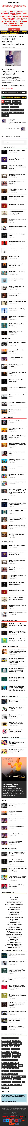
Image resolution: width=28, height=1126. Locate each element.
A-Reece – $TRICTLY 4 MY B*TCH (17, 482)
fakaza (21, 109)
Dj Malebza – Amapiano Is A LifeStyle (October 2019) (16, 708)
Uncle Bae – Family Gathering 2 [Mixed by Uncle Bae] (17, 1019)
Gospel (20, 1065)
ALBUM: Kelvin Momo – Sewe (16, 279)
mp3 (13, 112)
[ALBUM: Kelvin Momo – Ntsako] (4, 252)
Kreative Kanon (14, 1115)
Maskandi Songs (16, 1082)
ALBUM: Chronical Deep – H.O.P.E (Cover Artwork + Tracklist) (17, 503)
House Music (6, 112)
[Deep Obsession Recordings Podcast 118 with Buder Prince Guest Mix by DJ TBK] (4, 988)
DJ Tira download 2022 (14, 922)
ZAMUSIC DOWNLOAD (7, 36)
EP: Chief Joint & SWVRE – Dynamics (15, 410)
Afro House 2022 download (14, 942)
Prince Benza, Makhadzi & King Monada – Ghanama (17, 460)
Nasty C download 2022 (14, 909)
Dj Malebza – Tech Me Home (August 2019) (16, 715)
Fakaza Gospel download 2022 (14, 936)
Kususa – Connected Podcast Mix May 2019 (17, 978)
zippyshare (5, 1087)
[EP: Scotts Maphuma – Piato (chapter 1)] (4, 184)
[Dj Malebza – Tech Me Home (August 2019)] (4, 717)
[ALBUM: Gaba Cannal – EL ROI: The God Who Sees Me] (4, 199)
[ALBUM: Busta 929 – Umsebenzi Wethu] (4, 319)
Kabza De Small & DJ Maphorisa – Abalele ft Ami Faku (17, 436)
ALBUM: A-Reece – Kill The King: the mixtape (17, 272)
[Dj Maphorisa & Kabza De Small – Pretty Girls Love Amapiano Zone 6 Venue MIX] (4, 446)
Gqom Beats (5, 1071)
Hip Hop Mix (5, 1073)
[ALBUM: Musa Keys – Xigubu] (4, 207)
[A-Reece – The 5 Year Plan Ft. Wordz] (4, 477)
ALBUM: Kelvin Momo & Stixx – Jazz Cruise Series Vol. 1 (17, 264)
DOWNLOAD (4, 38)
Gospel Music (5, 1068)
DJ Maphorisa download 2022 (14, 929)
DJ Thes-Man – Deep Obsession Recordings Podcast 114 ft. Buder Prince (18, 995)
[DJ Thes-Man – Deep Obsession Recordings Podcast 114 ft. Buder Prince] (4, 997)
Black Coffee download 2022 (14, 924)
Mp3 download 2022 (14, 914)
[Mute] (20, 92)
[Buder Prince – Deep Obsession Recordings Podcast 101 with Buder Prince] (4, 1005)
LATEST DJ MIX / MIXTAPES (9, 849)
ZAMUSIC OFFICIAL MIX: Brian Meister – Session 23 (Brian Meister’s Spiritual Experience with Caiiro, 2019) (17, 660)
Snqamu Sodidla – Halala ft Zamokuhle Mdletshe (16, 842)
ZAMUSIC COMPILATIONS (9, 620)
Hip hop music (13, 1073)
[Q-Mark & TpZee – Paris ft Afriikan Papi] (4, 431)
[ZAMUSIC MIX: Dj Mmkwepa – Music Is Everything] (4, 752)
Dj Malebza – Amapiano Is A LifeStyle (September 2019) (16, 723)
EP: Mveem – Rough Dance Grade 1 (17, 403)
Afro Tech (4, 1046)
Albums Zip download (14, 947)
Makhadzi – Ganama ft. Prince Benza (17, 452)
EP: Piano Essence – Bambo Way (17, 387)
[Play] (3, 92)
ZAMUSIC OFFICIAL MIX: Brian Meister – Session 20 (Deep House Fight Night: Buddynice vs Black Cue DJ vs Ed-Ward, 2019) (17, 688)
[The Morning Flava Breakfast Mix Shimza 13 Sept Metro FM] (4, 964)
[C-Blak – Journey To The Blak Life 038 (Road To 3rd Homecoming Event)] (4, 879)
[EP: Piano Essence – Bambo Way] (4, 390)
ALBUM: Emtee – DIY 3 (14, 256)
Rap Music (8, 1084)
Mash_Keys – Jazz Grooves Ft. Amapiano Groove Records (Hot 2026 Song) (17, 167)
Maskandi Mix (17, 1079)
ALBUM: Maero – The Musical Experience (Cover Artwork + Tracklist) (16, 534)
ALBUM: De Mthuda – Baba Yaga (17, 309)
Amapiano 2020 (16, 101)
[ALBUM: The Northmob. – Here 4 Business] (4, 345)
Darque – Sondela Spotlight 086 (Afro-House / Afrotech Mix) (17, 853)
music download (14, 919)
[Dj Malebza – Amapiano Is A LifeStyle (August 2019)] (4, 732)
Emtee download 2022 (14, 921)
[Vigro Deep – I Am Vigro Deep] (4, 423)
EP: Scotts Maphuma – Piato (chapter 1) (16, 182)
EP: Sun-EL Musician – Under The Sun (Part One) (17, 189)
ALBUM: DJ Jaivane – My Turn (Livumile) (16, 324)
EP (10, 1065)
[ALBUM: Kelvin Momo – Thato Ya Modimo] (4, 222)
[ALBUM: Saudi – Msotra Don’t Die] (4, 304)
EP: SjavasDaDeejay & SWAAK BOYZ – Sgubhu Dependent (16, 212)
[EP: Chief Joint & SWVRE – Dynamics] (4, 412)
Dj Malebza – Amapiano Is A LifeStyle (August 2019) (16, 730)
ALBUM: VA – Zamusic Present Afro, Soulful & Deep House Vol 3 (17, 624)
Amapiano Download (14, 906)
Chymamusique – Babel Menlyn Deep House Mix (17, 885)
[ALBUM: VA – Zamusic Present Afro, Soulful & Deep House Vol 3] (4, 626)
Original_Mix (19, 112)
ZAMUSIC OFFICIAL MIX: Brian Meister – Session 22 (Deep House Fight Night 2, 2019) (16, 670)
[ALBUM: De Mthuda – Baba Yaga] (4, 312)
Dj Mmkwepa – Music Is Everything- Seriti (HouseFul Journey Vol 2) (16, 742)
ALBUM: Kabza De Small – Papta (17, 150)
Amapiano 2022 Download (14, 902)
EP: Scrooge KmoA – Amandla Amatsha (16, 395)
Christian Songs (6, 1057)
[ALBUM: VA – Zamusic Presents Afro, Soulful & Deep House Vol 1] (4, 641)
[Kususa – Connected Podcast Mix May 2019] (4, 980)
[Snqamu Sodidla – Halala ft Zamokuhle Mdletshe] (4, 844)
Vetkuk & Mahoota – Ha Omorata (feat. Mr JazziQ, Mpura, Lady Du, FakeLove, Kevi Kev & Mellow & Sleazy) (18, 491)
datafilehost (14, 107)
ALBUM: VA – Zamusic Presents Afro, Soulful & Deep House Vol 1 (17, 639)
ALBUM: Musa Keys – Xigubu (16, 204)
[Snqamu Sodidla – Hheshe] (4, 836)
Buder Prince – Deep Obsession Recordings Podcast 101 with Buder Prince (17, 1004)
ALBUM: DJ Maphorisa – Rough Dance (17, 234)
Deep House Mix (14, 1060)
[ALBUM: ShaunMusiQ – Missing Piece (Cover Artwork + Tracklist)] (4, 528)
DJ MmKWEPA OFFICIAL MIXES (10, 737)
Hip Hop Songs (5, 1076)
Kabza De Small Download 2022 (14, 901)
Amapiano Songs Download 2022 (14, 904)
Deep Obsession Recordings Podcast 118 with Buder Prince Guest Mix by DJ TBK (17, 987)
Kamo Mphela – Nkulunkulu (16, 467)
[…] (14, 795)
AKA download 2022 (14, 912)
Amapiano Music (16, 104)
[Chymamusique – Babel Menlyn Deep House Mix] (4, 887)
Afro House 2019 (6, 1040)
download (14, 109)
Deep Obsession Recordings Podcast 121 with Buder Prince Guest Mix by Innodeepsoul (17, 970)
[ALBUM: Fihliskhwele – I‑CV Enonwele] (4, 367)
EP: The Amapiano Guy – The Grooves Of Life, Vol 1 (16, 158)
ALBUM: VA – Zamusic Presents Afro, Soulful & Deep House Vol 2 (17, 632)
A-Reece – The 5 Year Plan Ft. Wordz (16, 475)
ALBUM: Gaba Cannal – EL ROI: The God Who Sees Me (16, 197)
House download (14, 939)
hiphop (20, 1071)
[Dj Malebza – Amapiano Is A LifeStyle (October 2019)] (4, 710)
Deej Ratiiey (5, 109)
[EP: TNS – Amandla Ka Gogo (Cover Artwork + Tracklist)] (4, 513)
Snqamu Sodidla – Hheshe (15, 834)
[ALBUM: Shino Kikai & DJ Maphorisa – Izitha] (4, 297)
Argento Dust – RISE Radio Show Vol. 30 (17, 1012)
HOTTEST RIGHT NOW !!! (8, 147)
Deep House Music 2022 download (14, 945)
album (11, 1046)
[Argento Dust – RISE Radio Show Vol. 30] (4, 1014)
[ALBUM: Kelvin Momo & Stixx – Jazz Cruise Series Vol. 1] (4, 267)
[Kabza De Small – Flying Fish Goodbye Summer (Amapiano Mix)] (4, 862)
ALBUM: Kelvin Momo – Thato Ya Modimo (17, 219)
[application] (14, 92)
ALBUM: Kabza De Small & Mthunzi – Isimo (15, 332)
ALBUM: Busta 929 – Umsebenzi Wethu (17, 317)
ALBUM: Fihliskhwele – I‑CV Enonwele (16, 365)
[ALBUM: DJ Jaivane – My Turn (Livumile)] (4, 326)
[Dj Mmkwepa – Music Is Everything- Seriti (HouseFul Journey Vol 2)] (4, 744)
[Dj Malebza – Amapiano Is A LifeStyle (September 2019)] (4, 725)
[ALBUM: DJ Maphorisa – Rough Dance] (4, 237)
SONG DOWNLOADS (19, 36)
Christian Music (16, 1054)
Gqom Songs (13, 1071)
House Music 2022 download (14, 944)
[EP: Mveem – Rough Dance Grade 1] (4, 405)
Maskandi (22, 1076)
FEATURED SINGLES (7, 417)
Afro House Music (16, 1043)
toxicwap (5, 115)
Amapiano (7, 101)
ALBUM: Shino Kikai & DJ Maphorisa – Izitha (15, 294)
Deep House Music (6, 1062)
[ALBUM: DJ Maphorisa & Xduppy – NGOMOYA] (4, 244)
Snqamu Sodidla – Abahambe (16, 826)
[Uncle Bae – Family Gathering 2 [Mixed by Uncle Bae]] (4, 1022)
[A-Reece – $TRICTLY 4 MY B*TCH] (4, 485)
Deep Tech (15, 1062)
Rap (3, 1084)
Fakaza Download (14, 926)
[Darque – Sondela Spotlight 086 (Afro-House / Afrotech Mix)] (4, 855)
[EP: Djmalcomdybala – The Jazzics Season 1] (4, 382)
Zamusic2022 (14, 899)
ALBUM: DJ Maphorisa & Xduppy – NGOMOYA (17, 242)
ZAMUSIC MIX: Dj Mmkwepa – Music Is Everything (16, 750)
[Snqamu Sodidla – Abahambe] (4, 829)
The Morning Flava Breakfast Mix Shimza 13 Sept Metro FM (17, 962)
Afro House (15, 1038)
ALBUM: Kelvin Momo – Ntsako (17, 249)
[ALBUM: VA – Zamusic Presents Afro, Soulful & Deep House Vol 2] (4, 634)
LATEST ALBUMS (6, 339)
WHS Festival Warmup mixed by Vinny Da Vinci (17, 954)
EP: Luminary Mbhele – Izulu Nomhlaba (16, 350)
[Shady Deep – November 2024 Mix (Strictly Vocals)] (4, 871)
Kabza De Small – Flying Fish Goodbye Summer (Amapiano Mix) (16, 861)
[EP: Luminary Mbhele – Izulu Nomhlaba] (4, 353)
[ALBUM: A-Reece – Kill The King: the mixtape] (4, 274)
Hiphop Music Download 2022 (14, 931)
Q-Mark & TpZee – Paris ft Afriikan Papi (16, 429)
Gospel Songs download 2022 (14, 934)
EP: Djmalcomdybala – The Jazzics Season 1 (16, 380)
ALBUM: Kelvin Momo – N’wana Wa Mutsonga (17, 175)
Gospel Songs (14, 1068)
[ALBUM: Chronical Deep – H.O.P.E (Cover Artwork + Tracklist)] (4, 506)
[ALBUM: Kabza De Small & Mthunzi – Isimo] (4, 334)
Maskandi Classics (6, 1079)
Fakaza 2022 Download (14, 927)
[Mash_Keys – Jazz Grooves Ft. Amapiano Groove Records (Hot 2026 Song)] (4, 168)
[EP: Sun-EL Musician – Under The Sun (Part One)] (4, 192)
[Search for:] (14, 142)
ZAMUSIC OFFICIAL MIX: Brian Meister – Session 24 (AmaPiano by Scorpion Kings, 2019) (17, 651)
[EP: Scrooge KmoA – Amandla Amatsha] (4, 397)
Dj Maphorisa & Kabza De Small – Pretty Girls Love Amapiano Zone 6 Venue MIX (17, 445)
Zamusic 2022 (14, 897)
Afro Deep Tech (6, 1038)
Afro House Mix (6, 1043)
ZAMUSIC (13, 47)
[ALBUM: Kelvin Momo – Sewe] (4, 282)
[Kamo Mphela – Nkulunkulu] (4, 470)
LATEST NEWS (5, 499)
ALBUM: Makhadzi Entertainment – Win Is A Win (17, 227)
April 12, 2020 (6, 47)
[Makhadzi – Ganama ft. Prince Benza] (4, 455)
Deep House (5, 1060)
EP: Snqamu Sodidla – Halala (16, 357)
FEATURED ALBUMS (7, 542)
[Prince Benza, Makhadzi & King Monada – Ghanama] (4, 462)
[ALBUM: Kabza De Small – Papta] (4, 153)
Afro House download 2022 (14, 932)
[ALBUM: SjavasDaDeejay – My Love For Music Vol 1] (4, 289)
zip (21, 1084)
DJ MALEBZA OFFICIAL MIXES (9, 696)
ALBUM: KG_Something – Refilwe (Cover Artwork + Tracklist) (17, 518)
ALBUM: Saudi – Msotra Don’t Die (17, 301)
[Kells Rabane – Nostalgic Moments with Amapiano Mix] (4, 1029)
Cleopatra (5, 107)
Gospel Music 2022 (14, 937)
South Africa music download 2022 (14, 917)
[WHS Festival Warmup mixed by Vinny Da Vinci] (4, 957)
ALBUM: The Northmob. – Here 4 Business (17, 343)
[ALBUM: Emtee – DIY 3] (4, 259)
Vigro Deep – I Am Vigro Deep (16, 421)
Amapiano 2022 (6, 1049)
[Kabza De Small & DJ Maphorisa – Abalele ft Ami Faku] (4, 438)
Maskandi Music (6, 1082)
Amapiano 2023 (15, 1049)
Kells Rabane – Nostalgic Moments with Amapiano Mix (16, 1027)
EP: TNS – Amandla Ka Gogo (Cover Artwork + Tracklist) (16, 511)
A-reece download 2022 (14, 907)
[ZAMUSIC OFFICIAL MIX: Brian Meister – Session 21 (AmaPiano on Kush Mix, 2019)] (4, 680)
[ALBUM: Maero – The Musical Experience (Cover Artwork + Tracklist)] (4, 536)
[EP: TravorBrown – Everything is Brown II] (4, 375)
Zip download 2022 (14, 916)
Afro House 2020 (16, 1040)
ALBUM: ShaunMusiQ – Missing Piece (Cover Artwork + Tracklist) (18, 526)
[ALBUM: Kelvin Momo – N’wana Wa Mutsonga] (4, 177)
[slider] (24, 92)
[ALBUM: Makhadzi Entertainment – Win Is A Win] (4, 229)
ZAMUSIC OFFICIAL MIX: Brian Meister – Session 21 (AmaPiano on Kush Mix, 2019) (17, 679)
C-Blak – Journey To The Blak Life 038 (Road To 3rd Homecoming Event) (17, 877)
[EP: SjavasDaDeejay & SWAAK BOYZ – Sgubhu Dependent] (4, 214)
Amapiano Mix (6, 104)
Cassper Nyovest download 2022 (14, 911)
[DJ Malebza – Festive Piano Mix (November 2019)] (4, 703)
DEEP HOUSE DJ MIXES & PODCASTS (11, 950)
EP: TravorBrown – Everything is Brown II (17, 373)
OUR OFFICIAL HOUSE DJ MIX (9, 646)
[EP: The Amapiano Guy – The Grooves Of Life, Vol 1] (4, 161)
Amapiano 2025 (6, 1051)
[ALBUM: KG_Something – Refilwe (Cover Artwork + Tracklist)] (4, 521)
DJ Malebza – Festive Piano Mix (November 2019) (17, 700)
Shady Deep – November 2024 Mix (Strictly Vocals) (18, 869)
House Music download (14, 941)
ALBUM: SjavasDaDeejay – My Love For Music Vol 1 (16, 287)
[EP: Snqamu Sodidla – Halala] (4, 360)
